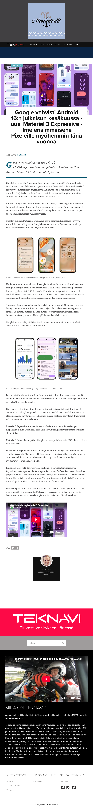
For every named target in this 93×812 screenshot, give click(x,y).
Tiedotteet (64, 781)
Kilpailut (50, 45)
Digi (41, 45)
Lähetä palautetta (13, 786)
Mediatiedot (38, 781)
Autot (33, 45)
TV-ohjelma (68, 45)
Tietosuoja (11, 790)
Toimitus (10, 781)
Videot (58, 45)
